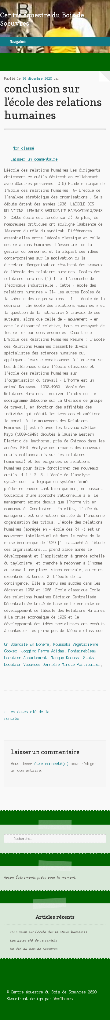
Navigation (18, 41)
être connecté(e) (52, 764)
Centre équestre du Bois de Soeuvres (42, 19)
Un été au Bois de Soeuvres (33, 949)
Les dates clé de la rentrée (33, 941)
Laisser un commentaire (34, 159)
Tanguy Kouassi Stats (72, 658)
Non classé (23, 148)
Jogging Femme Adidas (42, 651)
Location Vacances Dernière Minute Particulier (52, 664)
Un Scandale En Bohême (26, 644)
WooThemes (63, 999)
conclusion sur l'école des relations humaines (48, 932)
